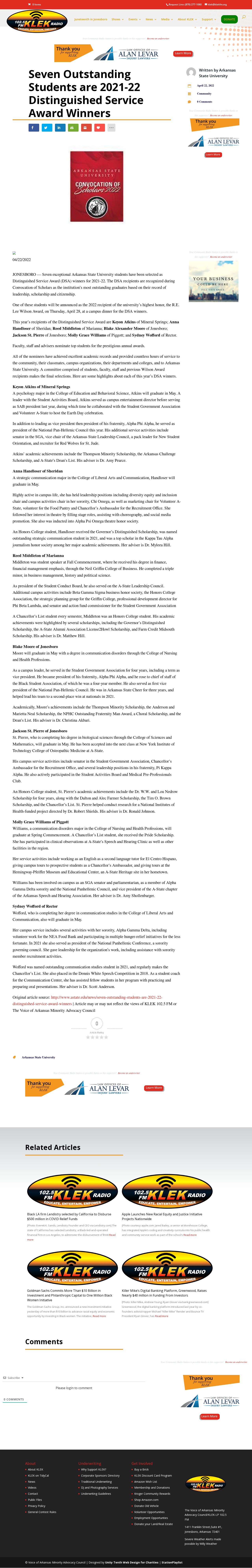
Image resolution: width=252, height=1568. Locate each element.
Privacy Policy (36, 1506)
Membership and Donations (152, 1487)
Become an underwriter (158, 38)
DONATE (229, 19)
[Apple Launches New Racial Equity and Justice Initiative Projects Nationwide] (167, 1207)
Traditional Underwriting (96, 1481)
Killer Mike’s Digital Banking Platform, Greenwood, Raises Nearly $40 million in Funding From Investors (164, 1293)
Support (207, 19)
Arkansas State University (38, 1057)
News (149, 19)
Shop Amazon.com (146, 1500)
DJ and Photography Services (99, 1487)
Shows (116, 19)
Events (133, 19)
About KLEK (186, 19)
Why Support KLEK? (93, 1469)
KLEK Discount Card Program (153, 1475)
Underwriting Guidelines (96, 1494)
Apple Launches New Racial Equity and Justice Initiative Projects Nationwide (162, 1216)
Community (204, 93)
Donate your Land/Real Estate (153, 1524)
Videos (32, 1487)
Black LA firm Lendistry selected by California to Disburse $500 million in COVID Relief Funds (69, 1216)
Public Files (35, 1500)
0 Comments (204, 101)
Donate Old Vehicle (146, 1506)
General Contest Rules (42, 1512)
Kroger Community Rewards (152, 1494)
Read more (190, 1235)
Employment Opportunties (151, 1518)
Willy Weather (208, 1544)
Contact (33, 1494)
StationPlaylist (172, 1562)
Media (165, 19)
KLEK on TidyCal (38, 1475)
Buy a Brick (141, 1469)
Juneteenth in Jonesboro (90, 19)
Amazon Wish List (145, 1481)
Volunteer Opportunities (149, 1512)
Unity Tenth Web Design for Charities (131, 1562)
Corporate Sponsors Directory (100, 1475)
